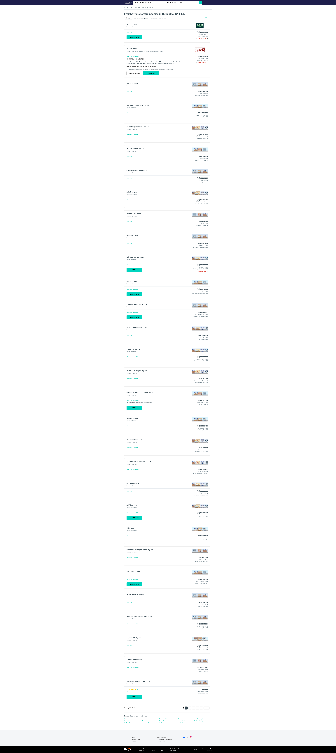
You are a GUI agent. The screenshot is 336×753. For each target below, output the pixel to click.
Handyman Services (199, 722)
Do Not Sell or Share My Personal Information (179, 749)
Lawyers (144, 718)
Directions (129, 56)
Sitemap (133, 741)
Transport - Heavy (158, 51)
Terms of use (163, 749)
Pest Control (145, 722)
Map (129, 18)
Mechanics (145, 720)
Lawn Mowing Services (200, 718)
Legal (195, 749)
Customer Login (135, 739)
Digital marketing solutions (164, 739)
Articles (133, 737)
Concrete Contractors (183, 720)
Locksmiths (127, 722)
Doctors (161, 722)
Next (206, 708)
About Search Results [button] (204, 18)
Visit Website (134, 37)
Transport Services (132, 27)
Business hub (161, 741)
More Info (129, 32)
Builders (179, 718)
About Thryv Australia (142, 749)
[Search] (200, 2)
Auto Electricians (164, 718)
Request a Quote (134, 73)
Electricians (127, 720)
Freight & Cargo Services (145, 51)
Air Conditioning (198, 720)
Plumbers (127, 718)
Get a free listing (162, 737)
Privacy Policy (154, 749)
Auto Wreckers (181, 722)
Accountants (162, 720)
